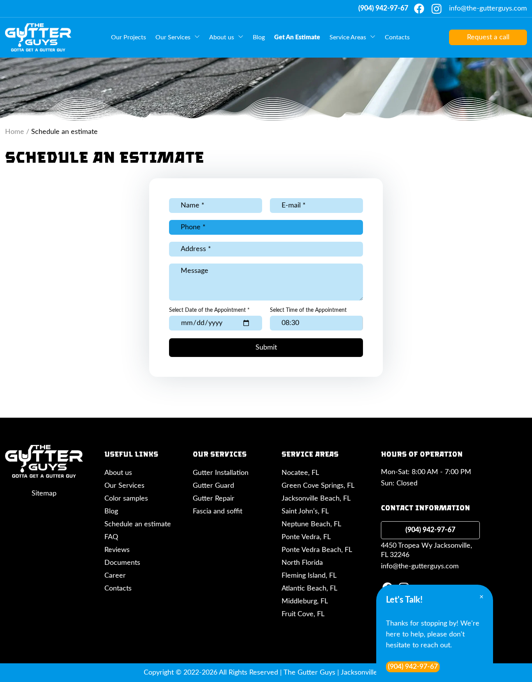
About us (221, 37)
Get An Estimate (297, 37)
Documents (122, 562)
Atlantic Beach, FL (309, 588)
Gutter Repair (213, 498)
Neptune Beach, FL (311, 524)
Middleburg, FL (305, 601)
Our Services (172, 37)
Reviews (117, 550)
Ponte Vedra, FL (306, 537)
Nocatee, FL (300, 472)
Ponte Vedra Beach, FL (317, 550)
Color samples (126, 498)
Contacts (397, 37)
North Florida (302, 562)
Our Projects (128, 37)
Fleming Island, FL (309, 575)
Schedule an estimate (137, 524)
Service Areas (347, 37)
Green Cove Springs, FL (318, 485)
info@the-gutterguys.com (488, 8)
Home (14, 131)
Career (115, 575)
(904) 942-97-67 (383, 8)
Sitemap (44, 493)
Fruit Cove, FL (303, 614)
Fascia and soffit (217, 511)
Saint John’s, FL (305, 511)
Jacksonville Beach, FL (316, 498)
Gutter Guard (213, 485)
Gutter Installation (220, 472)
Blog (259, 37)
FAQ (111, 537)
